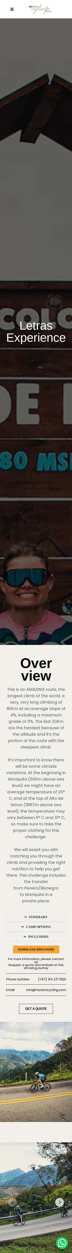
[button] (11, 9)
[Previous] (12, 1202)
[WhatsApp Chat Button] (62, 1243)
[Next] (59, 1202)
